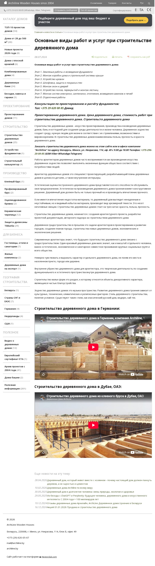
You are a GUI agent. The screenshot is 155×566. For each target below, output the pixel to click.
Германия (12, 308)
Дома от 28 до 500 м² (15, 40)
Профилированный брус (16, 190)
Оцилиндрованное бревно (15, 201)
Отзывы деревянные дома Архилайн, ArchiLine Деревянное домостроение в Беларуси (94, 503)
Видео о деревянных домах (12, 344)
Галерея (112, 3)
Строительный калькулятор (13, 162)
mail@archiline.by (15, 542)
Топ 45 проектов (89, 10)
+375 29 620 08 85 (15, 10)
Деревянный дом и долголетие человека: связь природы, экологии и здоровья (90, 491)
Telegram (45, 10)
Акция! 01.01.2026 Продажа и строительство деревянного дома (82, 507)
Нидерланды (13, 316)
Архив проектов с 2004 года (15, 368)
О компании (96, 3)
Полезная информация (15, 386)
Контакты (127, 3)
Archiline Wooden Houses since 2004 (31, 3)
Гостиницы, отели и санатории (16, 244)
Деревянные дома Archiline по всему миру (70, 487)
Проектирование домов (14, 116)
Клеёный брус (14, 181)
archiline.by (12, 548)
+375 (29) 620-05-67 (18, 537)
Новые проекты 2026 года (14, 51)
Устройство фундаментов (14, 151)
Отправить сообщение (66, 10)
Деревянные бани (12, 84)
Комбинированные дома (16, 73)
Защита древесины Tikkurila (16, 224)
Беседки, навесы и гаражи (15, 95)
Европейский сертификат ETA (15, 357)
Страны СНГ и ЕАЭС (12, 299)
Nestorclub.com (49, 556)
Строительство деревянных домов (14, 138)
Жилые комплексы (12, 255)
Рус (141, 3)
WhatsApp (29, 10)
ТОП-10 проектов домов (15, 29)
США (9, 323)
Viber (37, 10)
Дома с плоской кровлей (14, 62)
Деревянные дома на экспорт (15, 266)
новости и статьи (52, 32)
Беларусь (11, 290)
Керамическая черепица (13, 212)
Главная (39, 32)
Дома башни (13, 377)
